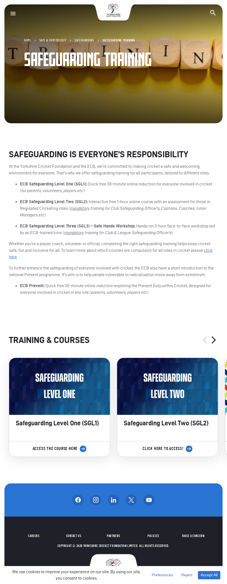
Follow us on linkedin (113, 500)
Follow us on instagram (95, 500)
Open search (212, 12)
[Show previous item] (204, 340)
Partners (113, 536)
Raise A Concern (193, 536)
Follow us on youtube (148, 500)
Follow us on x (131, 500)
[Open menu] (13, 13)
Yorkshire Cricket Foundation (113, 10)
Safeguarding (84, 40)
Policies (153, 536)
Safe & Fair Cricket (52, 40)
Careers (33, 536)
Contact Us (73, 536)
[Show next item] (213, 340)
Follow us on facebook (78, 500)
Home (27, 40)
